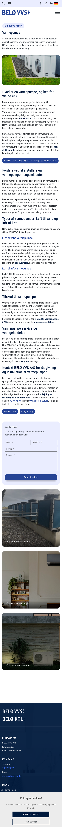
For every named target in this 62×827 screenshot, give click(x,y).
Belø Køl (25, 361)
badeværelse (21, 263)
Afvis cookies (31, 822)
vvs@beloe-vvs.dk (38, 401)
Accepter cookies (31, 814)
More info (31, 808)
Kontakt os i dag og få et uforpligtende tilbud (30, 161)
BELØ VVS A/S (26, 118)
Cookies (2, 789)
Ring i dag (27, 411)
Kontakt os (10, 411)
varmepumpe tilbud (44, 322)
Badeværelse (9, 790)
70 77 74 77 (15, 401)
